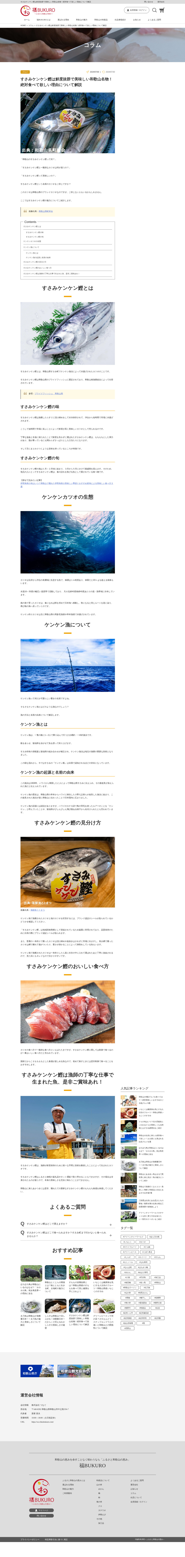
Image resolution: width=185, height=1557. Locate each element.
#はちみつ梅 (143, 1267)
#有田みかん (143, 1293)
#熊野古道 (158, 1303)
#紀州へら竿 (128, 1313)
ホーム (27, 20)
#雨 (143, 1323)
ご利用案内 (67, 1493)
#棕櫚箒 (157, 1298)
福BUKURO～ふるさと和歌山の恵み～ (150, 1539)
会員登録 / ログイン (138, 10)
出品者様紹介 (120, 20)
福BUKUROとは (43, 20)
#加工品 (157, 1277)
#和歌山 (157, 1283)
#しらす (127, 1257)
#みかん (127, 1272)
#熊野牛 (127, 1308)
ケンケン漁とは (32, 253)
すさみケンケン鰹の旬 (35, 237)
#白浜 (157, 1308)
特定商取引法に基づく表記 (56, 1539)
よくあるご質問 (154, 20)
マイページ (43, 1510)
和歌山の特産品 (101, 20)
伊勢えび (101, 1515)
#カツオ (142, 1242)
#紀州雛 (157, 1318)
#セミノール (128, 1262)
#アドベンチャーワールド (133, 1237)
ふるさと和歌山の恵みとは (73, 1480)
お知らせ (137, 20)
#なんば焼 (128, 1267)
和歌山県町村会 (46, 211)
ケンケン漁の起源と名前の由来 (38, 257)
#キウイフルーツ (129, 1247)
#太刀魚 (147, 1288)
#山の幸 (127, 1293)
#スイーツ (143, 1257)
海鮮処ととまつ (38, 910)
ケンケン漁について (31, 247)
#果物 (127, 1298)
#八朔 (127, 1277)
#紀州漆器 (128, 1318)
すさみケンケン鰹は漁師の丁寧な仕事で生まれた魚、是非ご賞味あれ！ (51, 274)
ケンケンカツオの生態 (32, 241)
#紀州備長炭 (144, 1313)
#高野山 (127, 1328)
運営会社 (160, 2)
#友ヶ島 (142, 1283)
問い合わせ (148, 2)
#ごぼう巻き (147, 1252)
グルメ (25, 72)
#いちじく (128, 1242)
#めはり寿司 (143, 1272)
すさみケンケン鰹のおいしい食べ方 (37, 268)
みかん (100, 1489)
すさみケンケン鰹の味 (35, 232)
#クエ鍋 (147, 1247)
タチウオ (101, 1510)
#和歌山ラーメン (129, 1288)
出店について (136, 1498)
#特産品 (142, 1308)
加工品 (100, 1523)
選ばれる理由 (63, 20)
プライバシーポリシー (30, 1539)
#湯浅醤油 (143, 1303)
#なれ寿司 (143, 1262)
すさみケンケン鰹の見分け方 (34, 262)
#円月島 (142, 1277)
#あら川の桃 (154, 1237)
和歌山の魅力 (81, 20)
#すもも (157, 1257)
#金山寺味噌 (128, 1323)
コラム (133, 1493)
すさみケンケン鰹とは (32, 226)
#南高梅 (127, 1283)
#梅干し (142, 1298)
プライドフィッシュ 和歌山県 (49, 394)
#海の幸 (127, 1303)
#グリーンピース (129, 1252)
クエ (99, 1506)
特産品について (103, 1480)
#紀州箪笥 (143, 1318)
